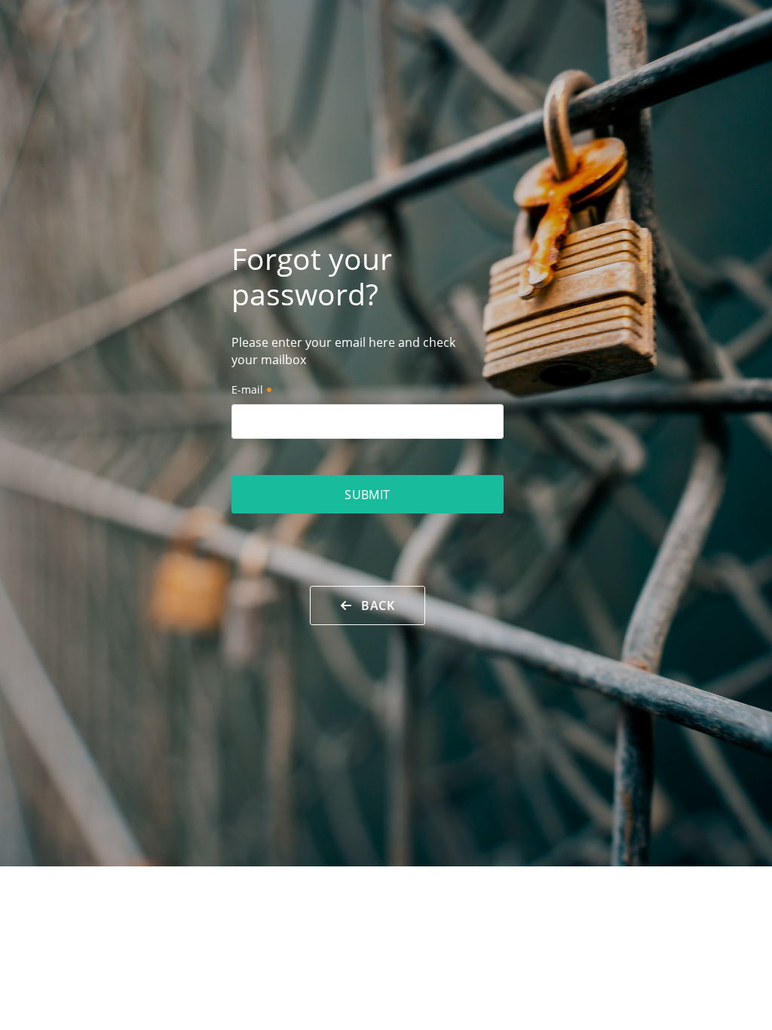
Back (372, 605)
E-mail (247, 389)
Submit (368, 494)
